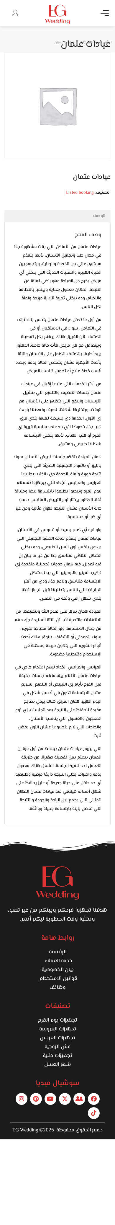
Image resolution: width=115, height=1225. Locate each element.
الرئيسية (57, 952)
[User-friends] (79, 1099)
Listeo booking (79, 192)
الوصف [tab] (99, 216)
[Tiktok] (94, 1113)
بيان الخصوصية (58, 970)
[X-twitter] (65, 1099)
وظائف (58, 987)
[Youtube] (50, 1099)
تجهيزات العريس (57, 1038)
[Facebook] (94, 1099)
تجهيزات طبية (57, 1056)
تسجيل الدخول (14, 12)
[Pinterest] (36, 1099)
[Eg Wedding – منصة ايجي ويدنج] (57, 14)
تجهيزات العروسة (57, 1029)
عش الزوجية (57, 1047)
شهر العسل (57, 1065)
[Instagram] (21, 1099)
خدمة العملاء (57, 961)
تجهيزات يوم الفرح (57, 1020)
